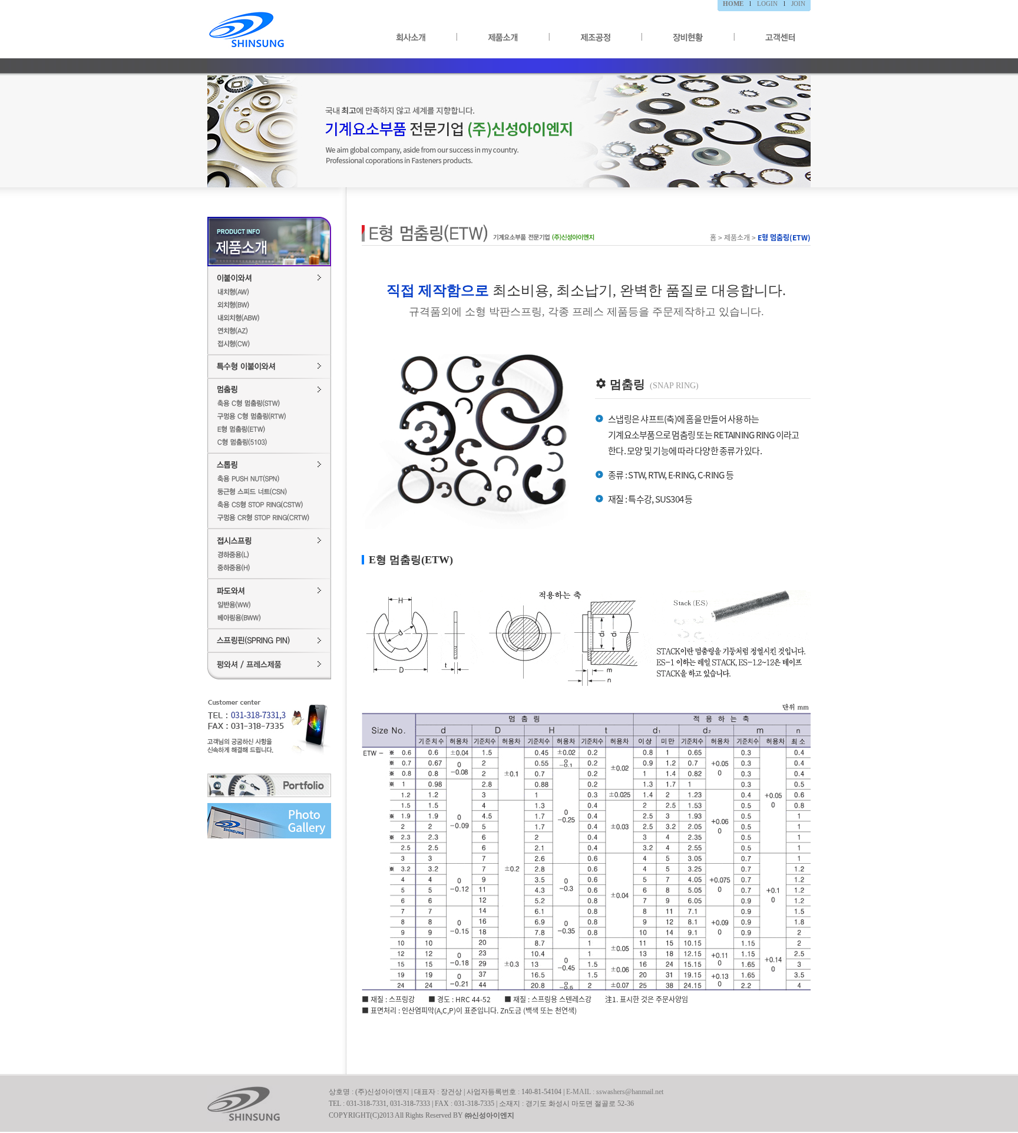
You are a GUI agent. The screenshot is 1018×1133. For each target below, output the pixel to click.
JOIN (798, 3)
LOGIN (767, 3)
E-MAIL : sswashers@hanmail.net (614, 1092)
